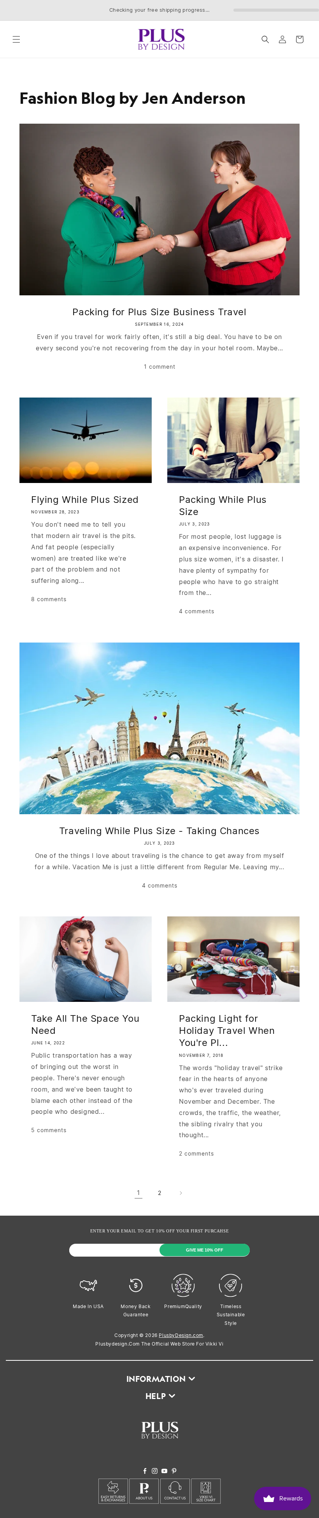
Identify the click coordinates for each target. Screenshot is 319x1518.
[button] (16, 39)
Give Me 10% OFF (204, 1250)
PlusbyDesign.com (181, 1335)
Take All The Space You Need (85, 1024)
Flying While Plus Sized (85, 499)
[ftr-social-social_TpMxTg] (164, 1471)
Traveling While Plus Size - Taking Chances (159, 830)
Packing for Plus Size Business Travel (159, 312)
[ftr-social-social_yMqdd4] (174, 1471)
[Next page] (180, 1193)
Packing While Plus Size (223, 505)
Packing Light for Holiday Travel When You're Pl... (227, 1030)
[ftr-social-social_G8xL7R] (155, 1471)
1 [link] (138, 1193)
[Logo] (159, 1445)
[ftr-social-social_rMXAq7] (145, 1471)
